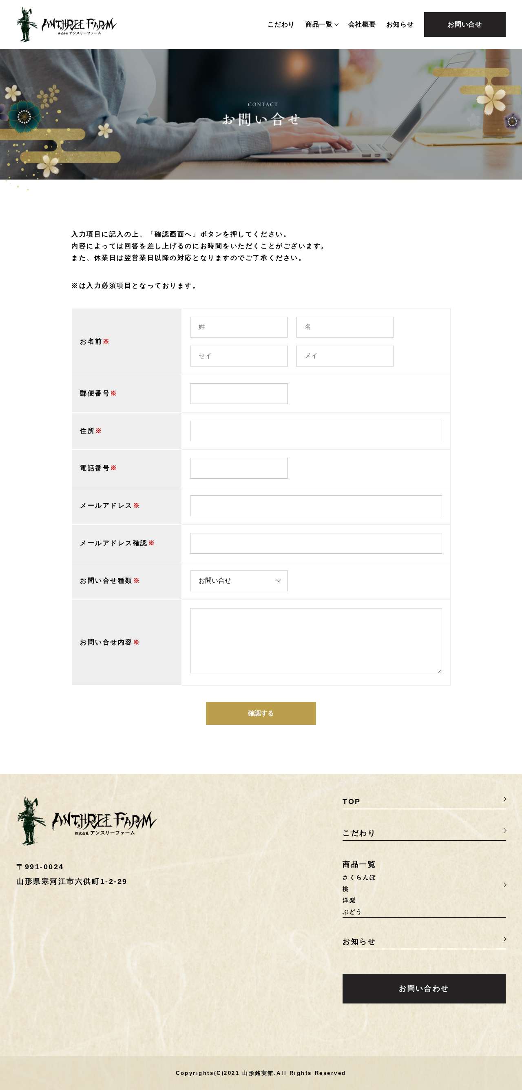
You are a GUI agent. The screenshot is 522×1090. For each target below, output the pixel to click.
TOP (352, 801)
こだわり (281, 24)
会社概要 (362, 24)
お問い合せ (465, 24)
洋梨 (349, 900)
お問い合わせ (424, 988)
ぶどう (353, 911)
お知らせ (400, 24)
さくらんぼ (359, 877)
